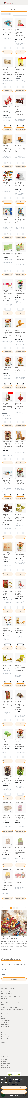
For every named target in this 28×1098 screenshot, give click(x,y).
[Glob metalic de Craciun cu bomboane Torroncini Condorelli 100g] (7, 100)
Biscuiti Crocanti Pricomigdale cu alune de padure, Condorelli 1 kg (20, 444)
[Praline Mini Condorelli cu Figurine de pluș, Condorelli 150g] (20, 176)
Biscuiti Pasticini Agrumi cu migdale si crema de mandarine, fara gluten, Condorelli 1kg (20, 333)
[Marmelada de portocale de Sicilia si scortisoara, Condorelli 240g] (20, 734)
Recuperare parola (5, 1063)
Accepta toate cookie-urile (14, 1087)
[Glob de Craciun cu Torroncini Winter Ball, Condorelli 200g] (20, 211)
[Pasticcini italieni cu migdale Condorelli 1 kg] (20, 621)
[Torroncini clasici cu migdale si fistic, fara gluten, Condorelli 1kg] (7, 472)
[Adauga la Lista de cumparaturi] (11, 26)
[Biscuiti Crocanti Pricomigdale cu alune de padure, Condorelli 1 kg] (20, 435)
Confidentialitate (5, 1022)
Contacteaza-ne (5, 1045)
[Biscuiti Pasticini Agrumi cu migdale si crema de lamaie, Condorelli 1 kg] (20, 658)
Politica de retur (5, 1038)
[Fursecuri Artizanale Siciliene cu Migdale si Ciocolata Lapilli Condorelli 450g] (7, 62)
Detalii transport (5, 1036)
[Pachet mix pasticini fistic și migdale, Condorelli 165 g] (7, 584)
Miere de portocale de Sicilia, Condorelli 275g (20, 370)
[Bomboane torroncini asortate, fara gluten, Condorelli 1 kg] (7, 621)
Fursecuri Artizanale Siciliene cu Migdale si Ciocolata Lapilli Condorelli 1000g (20, 33)
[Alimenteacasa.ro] (11, 2)
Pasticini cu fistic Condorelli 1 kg (7, 664)
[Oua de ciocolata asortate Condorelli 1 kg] (7, 23)
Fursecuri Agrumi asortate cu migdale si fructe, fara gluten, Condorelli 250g (7, 556)
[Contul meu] (22, 2)
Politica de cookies (16, 1081)
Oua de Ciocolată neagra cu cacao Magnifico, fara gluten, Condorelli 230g (20, 817)
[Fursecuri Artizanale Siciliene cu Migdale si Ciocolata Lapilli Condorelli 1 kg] (20, 100)
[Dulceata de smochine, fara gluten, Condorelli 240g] (20, 284)
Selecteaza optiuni (8, 831)
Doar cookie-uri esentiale (14, 1092)
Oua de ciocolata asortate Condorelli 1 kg (7, 30)
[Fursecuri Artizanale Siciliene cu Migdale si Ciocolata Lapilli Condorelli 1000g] (20, 23)
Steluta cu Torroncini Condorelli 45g (19, 404)
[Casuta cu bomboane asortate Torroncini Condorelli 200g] (20, 584)
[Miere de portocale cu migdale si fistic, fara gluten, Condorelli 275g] (7, 323)
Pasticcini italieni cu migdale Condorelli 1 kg (20, 628)
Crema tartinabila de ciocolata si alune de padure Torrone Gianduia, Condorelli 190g (7, 780)
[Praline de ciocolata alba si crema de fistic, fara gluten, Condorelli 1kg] (7, 734)
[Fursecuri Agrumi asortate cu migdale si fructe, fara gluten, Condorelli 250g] (7, 547)
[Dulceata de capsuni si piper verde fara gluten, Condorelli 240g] (20, 472)
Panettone (14, 7)
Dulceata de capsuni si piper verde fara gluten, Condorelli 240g (20, 481)
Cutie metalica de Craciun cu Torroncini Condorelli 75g (7, 220)
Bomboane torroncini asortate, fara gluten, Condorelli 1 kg (7, 630)
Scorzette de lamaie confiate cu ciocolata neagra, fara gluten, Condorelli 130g (20, 71)
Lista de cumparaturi (6, 1067)
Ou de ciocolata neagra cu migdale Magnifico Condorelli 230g (7, 850)
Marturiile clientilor (5, 1024)
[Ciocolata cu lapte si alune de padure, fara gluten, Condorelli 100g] (7, 695)
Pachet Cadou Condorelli (19, 881)
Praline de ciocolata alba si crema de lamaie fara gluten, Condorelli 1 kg (19, 517)
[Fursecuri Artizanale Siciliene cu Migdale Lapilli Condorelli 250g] (7, 139)
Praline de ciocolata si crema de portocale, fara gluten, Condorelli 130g (7, 884)
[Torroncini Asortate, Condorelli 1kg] (7, 176)
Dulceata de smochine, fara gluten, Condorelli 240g (20, 293)
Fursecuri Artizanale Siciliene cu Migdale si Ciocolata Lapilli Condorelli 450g (7, 71)
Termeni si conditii (5, 1020)
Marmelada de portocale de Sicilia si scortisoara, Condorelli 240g (19, 743)
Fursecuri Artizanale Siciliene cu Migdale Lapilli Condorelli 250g (6, 148)
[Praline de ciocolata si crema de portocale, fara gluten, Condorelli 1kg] (20, 139)
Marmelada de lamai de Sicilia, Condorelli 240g (19, 554)
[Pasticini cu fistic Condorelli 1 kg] (7, 658)
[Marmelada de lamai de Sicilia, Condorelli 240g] (20, 547)
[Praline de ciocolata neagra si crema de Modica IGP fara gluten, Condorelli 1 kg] (7, 508)
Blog (2, 1016)
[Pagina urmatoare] (25, 908)
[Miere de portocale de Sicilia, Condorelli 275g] (20, 361)
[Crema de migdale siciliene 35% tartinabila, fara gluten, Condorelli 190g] (7, 435)
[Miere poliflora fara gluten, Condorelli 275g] (7, 361)
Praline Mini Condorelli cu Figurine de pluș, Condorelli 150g (19, 185)
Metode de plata (5, 1034)
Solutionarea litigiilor (6, 1053)
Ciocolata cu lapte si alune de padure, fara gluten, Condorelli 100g (7, 704)
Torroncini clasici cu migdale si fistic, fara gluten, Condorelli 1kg (7, 481)
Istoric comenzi (4, 1065)
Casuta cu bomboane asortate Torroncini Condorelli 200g (19, 593)
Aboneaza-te (14, 979)
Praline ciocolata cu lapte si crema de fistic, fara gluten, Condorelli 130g (20, 850)
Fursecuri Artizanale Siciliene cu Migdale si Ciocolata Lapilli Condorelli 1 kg (19, 110)
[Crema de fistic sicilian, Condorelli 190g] (20, 771)
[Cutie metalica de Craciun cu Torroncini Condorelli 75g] (7, 211)
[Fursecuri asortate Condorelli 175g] (7, 247)
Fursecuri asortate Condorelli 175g (7, 254)
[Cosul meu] (24, 2)
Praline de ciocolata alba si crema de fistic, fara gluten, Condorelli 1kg (6, 743)
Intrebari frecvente (5, 1046)
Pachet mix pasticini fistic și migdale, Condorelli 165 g (7, 592)
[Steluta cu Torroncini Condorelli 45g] (20, 397)
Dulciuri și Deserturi (5, 7)
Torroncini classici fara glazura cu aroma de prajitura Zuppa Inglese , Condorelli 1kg (7, 294)
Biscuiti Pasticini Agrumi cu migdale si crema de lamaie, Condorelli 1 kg (20, 667)
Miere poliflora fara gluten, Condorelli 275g (6, 369)
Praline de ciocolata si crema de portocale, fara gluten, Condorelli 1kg (20, 148)
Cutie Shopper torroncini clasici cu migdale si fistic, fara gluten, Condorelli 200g (20, 256)
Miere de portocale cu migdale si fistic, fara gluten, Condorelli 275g (7, 332)
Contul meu (4, 1059)
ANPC (2, 1050)
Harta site (3, 1049)
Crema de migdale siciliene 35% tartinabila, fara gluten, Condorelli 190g (7, 445)
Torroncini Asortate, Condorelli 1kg (6, 184)
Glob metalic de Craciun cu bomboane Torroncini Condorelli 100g (6, 110)
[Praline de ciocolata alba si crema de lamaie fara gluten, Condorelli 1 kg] (20, 508)
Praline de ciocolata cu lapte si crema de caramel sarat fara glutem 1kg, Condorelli (20, 705)
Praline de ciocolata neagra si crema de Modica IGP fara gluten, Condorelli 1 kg (7, 518)
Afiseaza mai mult (6, 949)
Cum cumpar (4, 1032)
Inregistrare (4, 1061)
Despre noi (3, 1018)
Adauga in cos (8, 51)
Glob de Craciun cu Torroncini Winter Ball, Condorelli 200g (20, 220)
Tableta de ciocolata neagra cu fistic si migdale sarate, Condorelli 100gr (7, 406)
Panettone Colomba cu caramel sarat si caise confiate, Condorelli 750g (6, 817)
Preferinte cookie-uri (14, 1095)
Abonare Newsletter (6, 1026)
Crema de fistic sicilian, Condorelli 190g (19, 778)
